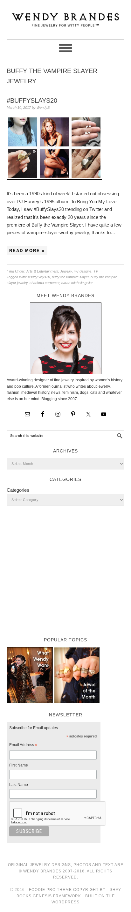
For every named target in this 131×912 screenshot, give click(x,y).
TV (95, 271)
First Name (18, 765)
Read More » (27, 250)
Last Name (18, 784)
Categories (18, 490)
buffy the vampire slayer (70, 277)
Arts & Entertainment (42, 271)
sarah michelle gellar (77, 283)
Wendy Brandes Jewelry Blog (66, 16)
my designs (83, 271)
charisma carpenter (44, 283)
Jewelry (66, 271)
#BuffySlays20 (32, 100)
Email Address (23, 746)
